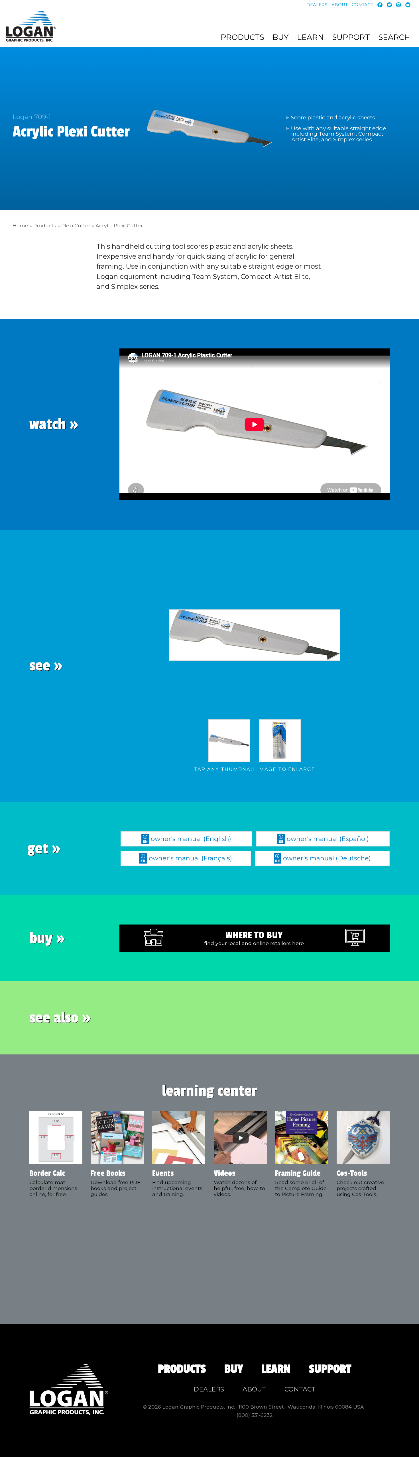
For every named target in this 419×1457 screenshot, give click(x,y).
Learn (310, 37)
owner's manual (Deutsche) (327, 858)
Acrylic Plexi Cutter (119, 225)
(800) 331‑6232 (255, 1415)
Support (351, 37)
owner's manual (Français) (190, 858)
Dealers (316, 5)
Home (20, 225)
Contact (362, 5)
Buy (280, 37)
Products (242, 37)
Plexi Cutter (75, 225)
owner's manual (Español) (328, 839)
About (339, 5)
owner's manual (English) (191, 839)
